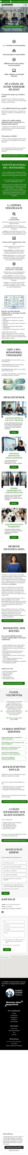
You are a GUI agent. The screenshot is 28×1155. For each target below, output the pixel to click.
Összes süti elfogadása (14, 1147)
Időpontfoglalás (14, 1021)
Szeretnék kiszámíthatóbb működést (14, 342)
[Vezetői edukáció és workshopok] (14, 516)
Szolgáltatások (14, 1017)
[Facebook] (2, 912)
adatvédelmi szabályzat (8, 886)
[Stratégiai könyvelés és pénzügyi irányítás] (14, 445)
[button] (26, 711)
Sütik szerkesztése (14, 1150)
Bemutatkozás (14, 1015)
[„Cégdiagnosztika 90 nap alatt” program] (14, 409)
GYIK (14, 1032)
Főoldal (14, 1013)
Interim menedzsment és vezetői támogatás (14, 490)
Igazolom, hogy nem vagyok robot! (11, 888)
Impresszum (14, 1028)
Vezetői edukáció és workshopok (14, 525)
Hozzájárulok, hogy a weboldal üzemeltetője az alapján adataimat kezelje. (14, 885)
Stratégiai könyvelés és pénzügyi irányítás (14, 455)
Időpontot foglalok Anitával (12, 620)
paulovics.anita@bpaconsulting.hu (20, 1)
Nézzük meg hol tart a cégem (14, 26)
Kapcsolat (14, 1034)
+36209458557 (5, 1)
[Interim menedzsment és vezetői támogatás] (14, 480)
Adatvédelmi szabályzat (14, 1030)
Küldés (5, 893)
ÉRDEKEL (14, 432)
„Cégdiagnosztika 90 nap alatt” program (14, 419)
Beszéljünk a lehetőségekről (14, 683)
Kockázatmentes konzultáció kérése (14, 801)
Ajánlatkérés (14, 1019)
